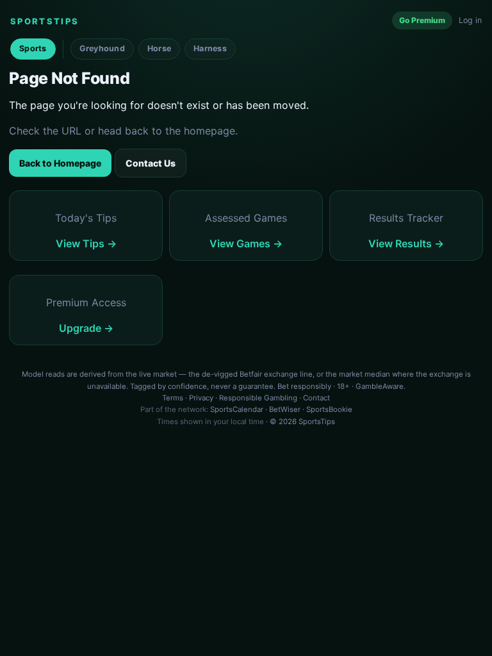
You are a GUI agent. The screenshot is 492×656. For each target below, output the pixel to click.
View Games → (246, 243)
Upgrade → (86, 328)
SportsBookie (329, 409)
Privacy (201, 397)
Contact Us (151, 163)
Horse (159, 48)
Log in (470, 20)
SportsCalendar (236, 409)
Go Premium (422, 20)
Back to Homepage (60, 163)
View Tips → (86, 243)
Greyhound (102, 48)
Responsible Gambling (258, 397)
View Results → (406, 243)
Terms (172, 397)
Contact (316, 397)
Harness (210, 48)
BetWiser (284, 409)
